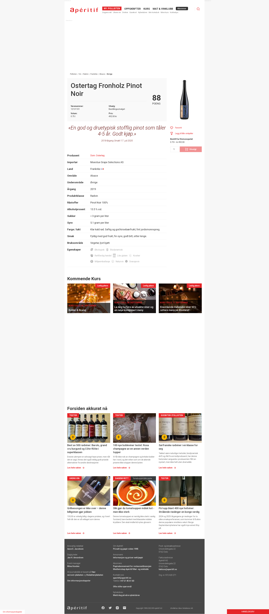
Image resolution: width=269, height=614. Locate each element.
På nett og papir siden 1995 (125, 549)
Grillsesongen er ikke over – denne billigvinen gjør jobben (86, 510)
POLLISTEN (113, 8)
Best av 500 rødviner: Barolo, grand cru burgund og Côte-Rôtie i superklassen (87, 449)
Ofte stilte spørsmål (122, 586)
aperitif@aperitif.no (122, 578)
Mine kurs (165, 12)
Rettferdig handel (103, 255)
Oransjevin (134, 261)
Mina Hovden (73, 566)
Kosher (136, 255)
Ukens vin (117, 12)
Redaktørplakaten (94, 575)
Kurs (146, 8)
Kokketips (174, 12)
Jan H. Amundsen (75, 557)
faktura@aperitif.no (168, 569)
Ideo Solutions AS (185, 608)
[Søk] (198, 9)
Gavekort (133, 12)
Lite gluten (122, 255)
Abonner (181, 8)
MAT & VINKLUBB (163, 8)
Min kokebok (154, 12)
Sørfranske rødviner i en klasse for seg (178, 447)
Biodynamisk (116, 249)
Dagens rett (107, 12)
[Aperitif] (84, 10)
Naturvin (120, 261)
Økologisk (100, 249)
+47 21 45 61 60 (127, 581)
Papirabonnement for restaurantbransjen (132, 566)
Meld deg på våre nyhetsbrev (126, 595)
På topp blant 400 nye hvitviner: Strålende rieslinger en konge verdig (179, 510)
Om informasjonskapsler (79, 581)
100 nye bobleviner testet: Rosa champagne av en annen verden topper (131, 449)
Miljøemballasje (102, 261)
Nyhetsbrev (142, 12)
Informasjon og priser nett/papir (128, 557)
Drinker (125, 12)
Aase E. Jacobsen (75, 549)
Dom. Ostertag (97, 155)
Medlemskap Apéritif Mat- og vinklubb (131, 569)
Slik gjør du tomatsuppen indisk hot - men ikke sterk (133, 510)
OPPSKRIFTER (132, 8)
